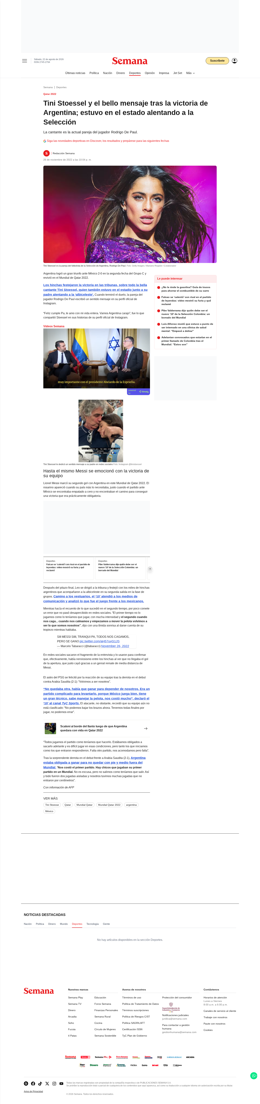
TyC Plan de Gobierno (134, 1035)
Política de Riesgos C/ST (136, 1016)
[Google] (26, 1083)
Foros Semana (102, 1003)
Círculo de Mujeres (105, 1029)
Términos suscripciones (135, 1010)
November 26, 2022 (115, 646)
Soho (71, 1023)
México (49, 811)
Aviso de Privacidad (37, 1091)
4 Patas (72, 1035)
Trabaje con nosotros (215, 1017)
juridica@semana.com (174, 1018)
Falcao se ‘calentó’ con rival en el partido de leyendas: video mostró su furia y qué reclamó (68, 567)
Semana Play (75, 997)
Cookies (208, 1030)
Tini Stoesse (52, 804)
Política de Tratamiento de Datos (140, 1003)
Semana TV (74, 1003)
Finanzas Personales (106, 1010)
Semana (48, 87)
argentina (131, 804)
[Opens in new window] (33, 1083)
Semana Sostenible (105, 1035)
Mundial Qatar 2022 (109, 804)
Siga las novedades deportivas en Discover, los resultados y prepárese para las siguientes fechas (108, 140)
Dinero (72, 1010)
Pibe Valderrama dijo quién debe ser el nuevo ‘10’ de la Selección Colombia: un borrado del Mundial (118, 567)
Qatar (68, 804)
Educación (100, 997)
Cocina (98, 1023)
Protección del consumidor (177, 997)
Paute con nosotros (214, 1023)
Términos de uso (131, 997)
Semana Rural (102, 1016)
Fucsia (72, 1029)
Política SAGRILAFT (133, 1023)
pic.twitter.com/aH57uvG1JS (100, 641)
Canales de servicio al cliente (220, 1011)
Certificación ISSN (132, 1029)
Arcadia (72, 1016)
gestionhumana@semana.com (179, 1032)
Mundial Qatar (85, 804)
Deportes (61, 87)
